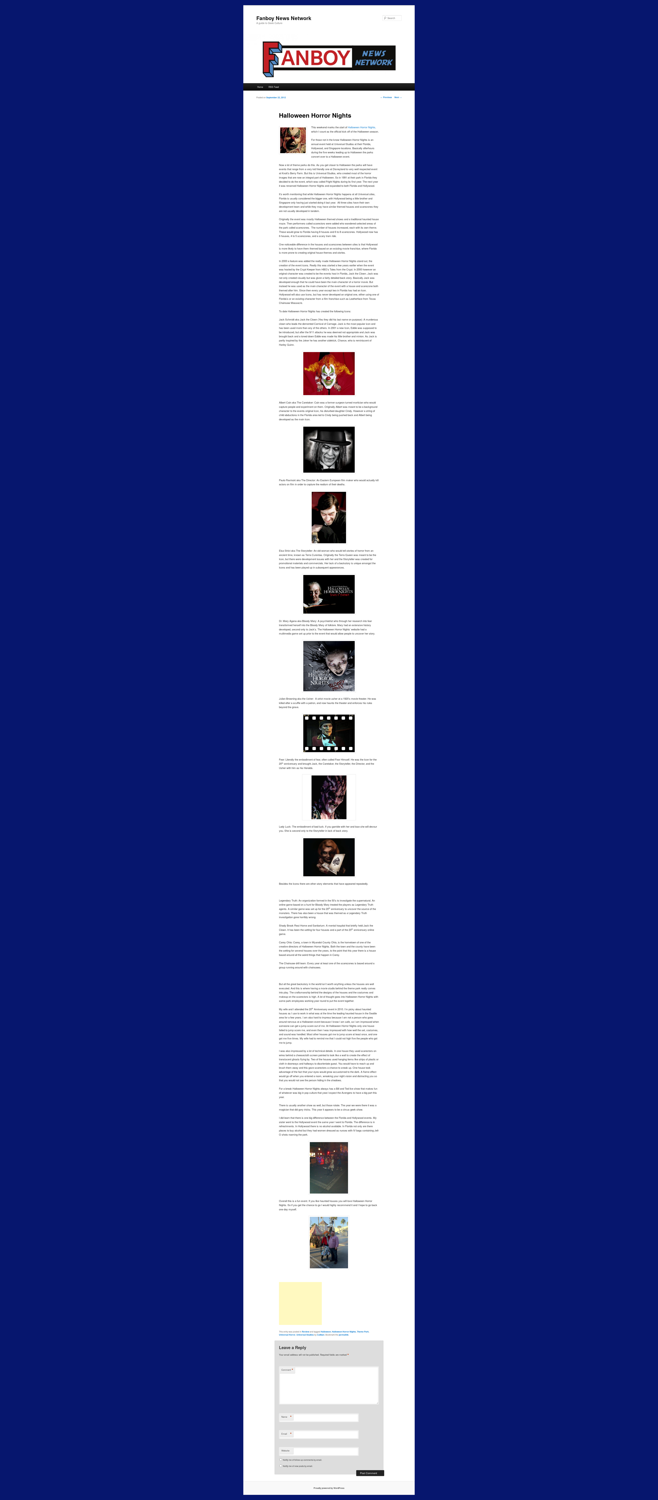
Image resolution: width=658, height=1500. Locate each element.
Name (286, 1417)
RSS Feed (274, 86)
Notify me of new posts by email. (298, 1466)
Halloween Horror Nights (344, 1331)
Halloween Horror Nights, (362, 127)
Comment (287, 1370)
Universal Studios (305, 1334)
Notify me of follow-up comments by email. (302, 1459)
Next (398, 97)
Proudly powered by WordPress (329, 1488)
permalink (344, 1334)
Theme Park (363, 1331)
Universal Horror (287, 1334)
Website (285, 1450)
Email (286, 1434)
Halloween (326, 1331)
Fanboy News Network (283, 18)
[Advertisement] (300, 1303)
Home (260, 86)
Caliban (320, 1334)
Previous (386, 97)
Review (305, 1331)
